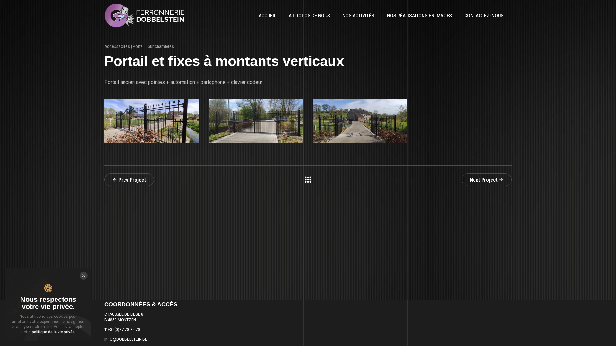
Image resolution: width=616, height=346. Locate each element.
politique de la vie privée (53, 332)
